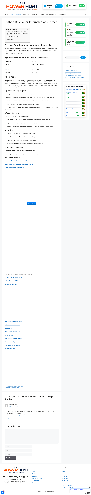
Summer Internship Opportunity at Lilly (15, 386)
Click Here (80, 24)
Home (6, 14)
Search (66, 54)
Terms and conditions (38, 483)
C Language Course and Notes (13, 277)
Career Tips (34, 14)
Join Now (82, 5)
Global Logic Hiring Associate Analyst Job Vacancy (19, 164)
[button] (85, 14)
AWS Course (8, 328)
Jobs (11, 14)
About (33, 471)
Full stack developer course (12, 342)
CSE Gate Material (10, 348)
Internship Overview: (12, 41)
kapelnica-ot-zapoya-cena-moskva (27, 415)
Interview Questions (51, 14)
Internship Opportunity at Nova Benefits (16, 160)
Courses (42, 14)
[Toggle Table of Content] (27, 30)
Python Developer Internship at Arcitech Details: (18, 33)
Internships (18, 14)
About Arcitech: (11, 34)
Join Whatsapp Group (64, 14)
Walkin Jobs (26, 14)
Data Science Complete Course (13, 321)
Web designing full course (12, 345)
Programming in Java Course (13, 331)
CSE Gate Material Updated (71, 70)
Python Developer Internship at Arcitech (16, 31)
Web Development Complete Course (73, 75)
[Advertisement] (32, 186)
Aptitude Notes (9, 335)
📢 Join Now (57, 6)
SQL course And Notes (11, 284)
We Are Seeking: (12, 37)
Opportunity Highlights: (13, 36)
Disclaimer (35, 476)
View (83, 89)
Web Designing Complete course (72, 73)
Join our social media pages (39, 478)
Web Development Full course (13, 338)
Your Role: (10, 39)
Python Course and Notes (12, 281)
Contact (34, 474)
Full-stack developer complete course (73, 72)
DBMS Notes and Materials (12, 325)
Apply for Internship (31, 203)
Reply (8, 418)
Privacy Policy (35, 480)
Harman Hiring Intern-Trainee (12, 387)
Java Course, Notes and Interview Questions (74, 77)
